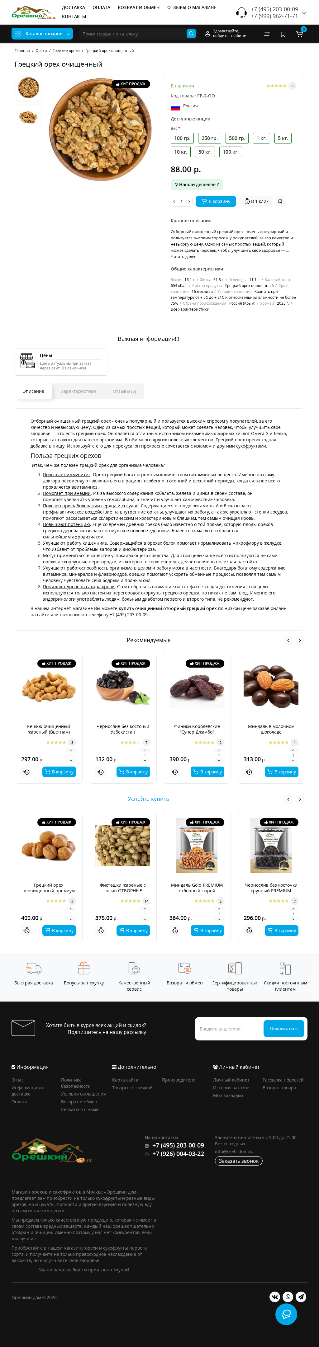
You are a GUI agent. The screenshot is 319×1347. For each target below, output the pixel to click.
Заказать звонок (239, 1160)
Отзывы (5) (124, 391)
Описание (33, 391)
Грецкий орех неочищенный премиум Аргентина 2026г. (48, 890)
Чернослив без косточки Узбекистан (123, 729)
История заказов (231, 1088)
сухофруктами (251, 446)
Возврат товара (279, 1088)
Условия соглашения (83, 1094)
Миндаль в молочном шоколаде (271, 729)
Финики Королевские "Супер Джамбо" (197, 729)
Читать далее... (185, 256)
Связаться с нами (80, 1109)
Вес (174, 128)
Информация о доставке (28, 1091)
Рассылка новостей (283, 1080)
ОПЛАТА (101, 7)
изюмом (203, 446)
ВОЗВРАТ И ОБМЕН (139, 7)
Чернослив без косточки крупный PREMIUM (271, 888)
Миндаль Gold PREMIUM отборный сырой (197, 888)
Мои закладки (228, 1095)
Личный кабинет (231, 1080)
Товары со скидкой (132, 1088)
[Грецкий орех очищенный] (100, 130)
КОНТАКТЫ (74, 16)
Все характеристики (190, 309)
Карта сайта (125, 1080)
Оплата (19, 1102)
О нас (18, 1080)
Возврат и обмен (79, 1102)
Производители (179, 1080)
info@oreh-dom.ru (234, 1151)
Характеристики (78, 391)
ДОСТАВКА (73, 7)
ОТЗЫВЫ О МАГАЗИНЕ (192, 7)
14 (146, 901)
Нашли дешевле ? (198, 184)
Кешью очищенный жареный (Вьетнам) (48, 729)
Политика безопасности (76, 1083)
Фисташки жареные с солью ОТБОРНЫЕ (123, 888)
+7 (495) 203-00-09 (274, 9)
